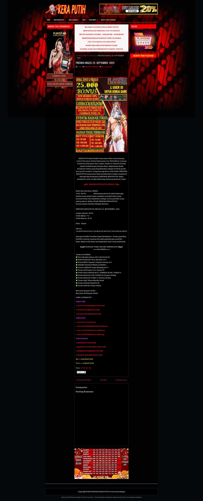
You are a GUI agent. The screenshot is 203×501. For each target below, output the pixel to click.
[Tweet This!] (84, 368)
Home (48, 20)
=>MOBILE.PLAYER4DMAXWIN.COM (91, 347)
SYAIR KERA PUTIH (60, 20)
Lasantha (91, 497)
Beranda (103, 380)
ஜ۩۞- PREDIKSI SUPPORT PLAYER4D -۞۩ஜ (101, 184)
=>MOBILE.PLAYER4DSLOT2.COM (89, 351)
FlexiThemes (71, 497)
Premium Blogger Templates (103, 497)
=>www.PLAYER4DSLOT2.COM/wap (90, 330)
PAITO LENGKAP (74, 20)
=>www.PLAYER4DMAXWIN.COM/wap (92, 326)
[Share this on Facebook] (82, 368)
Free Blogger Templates (134, 497)
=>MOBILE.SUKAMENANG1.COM (89, 355)
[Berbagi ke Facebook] (85, 372)
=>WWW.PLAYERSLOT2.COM (88, 310)
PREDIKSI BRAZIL (89, 56)
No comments (107, 67)
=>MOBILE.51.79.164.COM (86, 343)
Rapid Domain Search (119, 497)
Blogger (122, 492)
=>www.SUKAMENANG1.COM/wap (90, 334)
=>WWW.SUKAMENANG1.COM (88, 314)
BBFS (84, 20)
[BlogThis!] (80, 372)
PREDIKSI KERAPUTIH (100, 492)
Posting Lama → (122, 380)
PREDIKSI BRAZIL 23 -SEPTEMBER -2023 (95, 62)
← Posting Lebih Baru (83, 380)
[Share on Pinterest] (90, 368)
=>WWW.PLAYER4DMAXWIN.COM (90, 306)
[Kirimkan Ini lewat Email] (78, 372)
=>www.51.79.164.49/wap (86, 322)
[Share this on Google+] (87, 368)
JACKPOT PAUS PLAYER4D (108, 20)
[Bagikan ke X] (82, 372)
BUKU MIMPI (93, 20)
